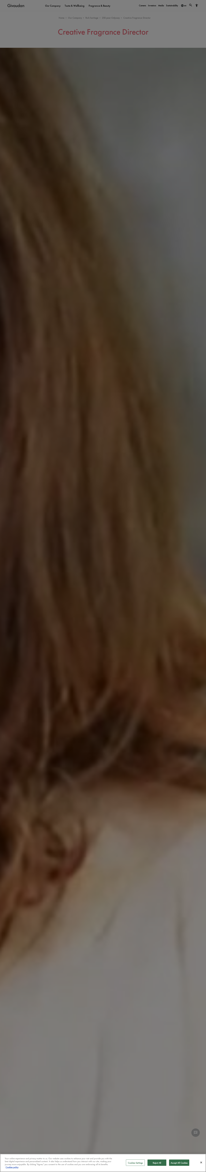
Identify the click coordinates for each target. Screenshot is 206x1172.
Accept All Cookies (179, 1162)
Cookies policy (12, 1167)
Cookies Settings (135, 1162)
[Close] (201, 1162)
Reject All (157, 1162)
